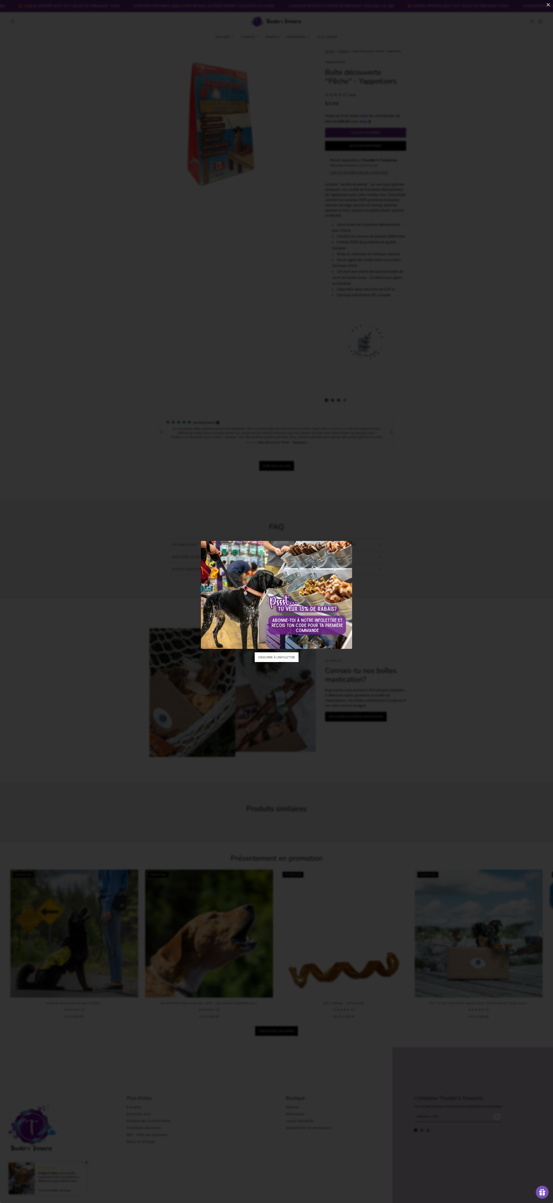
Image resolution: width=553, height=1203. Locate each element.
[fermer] (548, 5)
